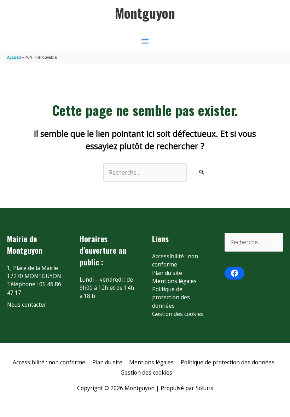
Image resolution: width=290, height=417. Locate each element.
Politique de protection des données (171, 297)
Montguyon (145, 13)
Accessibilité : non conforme (175, 260)
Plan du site (167, 273)
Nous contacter (26, 305)
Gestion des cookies (178, 314)
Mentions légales (174, 281)
